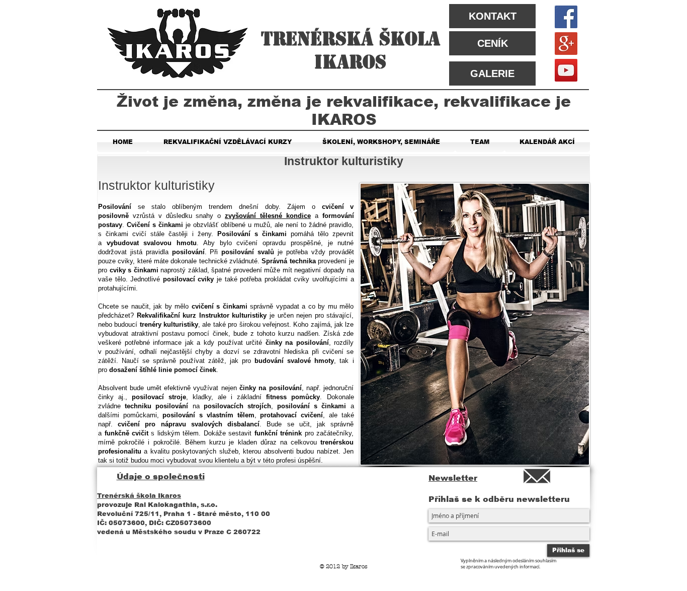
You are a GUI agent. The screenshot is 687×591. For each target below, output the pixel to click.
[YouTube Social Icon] (566, 70)
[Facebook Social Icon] (566, 17)
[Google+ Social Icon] (566, 43)
